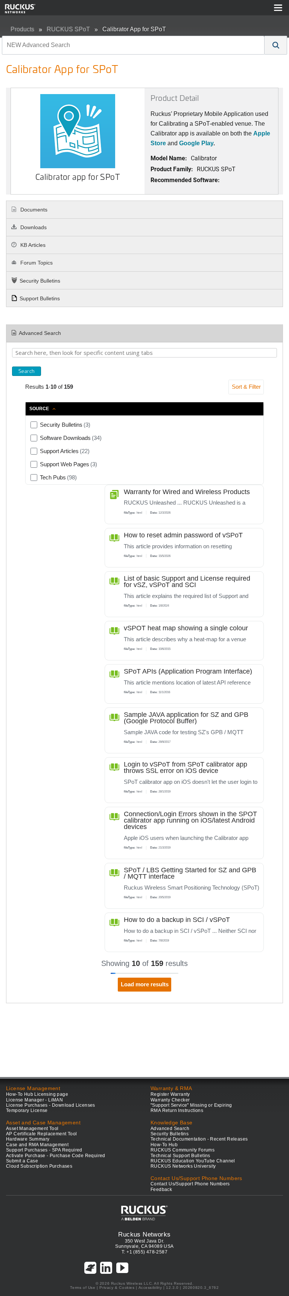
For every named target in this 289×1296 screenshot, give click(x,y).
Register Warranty (170, 1094)
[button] (276, 45)
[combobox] (133, 45)
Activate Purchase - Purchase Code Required (55, 1155)
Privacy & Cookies (116, 1287)
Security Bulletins (40, 281)
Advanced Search (40, 333)
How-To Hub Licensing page (37, 1094)
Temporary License (27, 1110)
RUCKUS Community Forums (182, 1150)
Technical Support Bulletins (180, 1155)
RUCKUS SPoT (68, 29)
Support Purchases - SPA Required (44, 1150)
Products (22, 29)
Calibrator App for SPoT (134, 29)
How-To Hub (164, 1144)
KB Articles (32, 245)
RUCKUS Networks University (183, 1166)
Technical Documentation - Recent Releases (199, 1139)
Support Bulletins (40, 298)
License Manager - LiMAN (34, 1100)
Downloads (33, 227)
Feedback (161, 1189)
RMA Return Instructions (177, 1110)
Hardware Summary (27, 1139)
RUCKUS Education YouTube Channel (193, 1161)
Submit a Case (22, 1161)
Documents (33, 210)
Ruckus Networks (144, 1234)
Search (26, 371)
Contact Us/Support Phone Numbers (190, 1183)
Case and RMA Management (37, 1144)
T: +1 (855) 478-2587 (144, 1252)
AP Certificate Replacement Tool (41, 1133)
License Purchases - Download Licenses (50, 1105)
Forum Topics (36, 263)
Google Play (196, 143)
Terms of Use (82, 1287)
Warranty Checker (170, 1100)
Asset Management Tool (32, 1128)
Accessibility (150, 1287)
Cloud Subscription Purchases (39, 1166)
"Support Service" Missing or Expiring (191, 1105)
